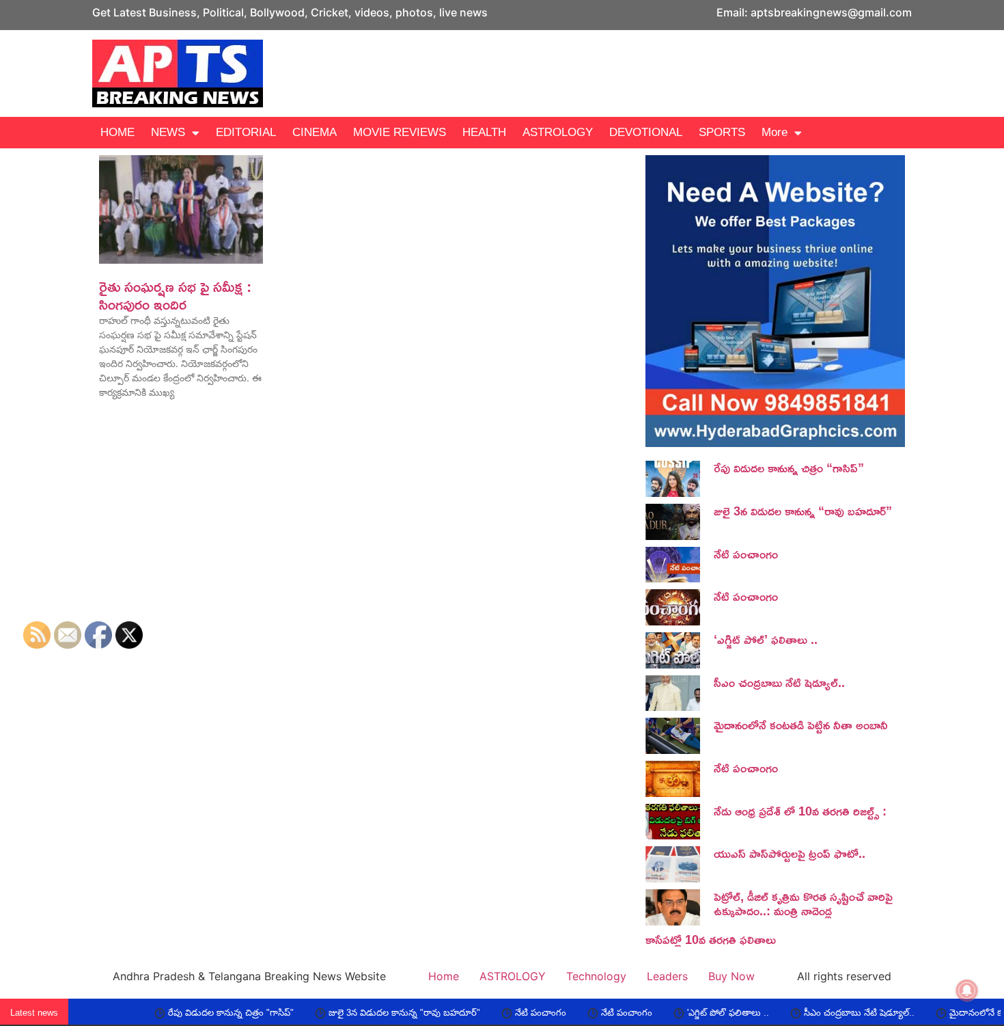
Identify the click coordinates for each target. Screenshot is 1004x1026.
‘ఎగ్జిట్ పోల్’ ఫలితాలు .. (766, 639)
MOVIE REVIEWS (399, 132)
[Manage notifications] (967, 990)
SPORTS (722, 132)
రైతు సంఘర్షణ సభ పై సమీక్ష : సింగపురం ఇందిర (175, 295)
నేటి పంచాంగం (746, 553)
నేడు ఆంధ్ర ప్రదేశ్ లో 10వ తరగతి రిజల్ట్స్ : (800, 810)
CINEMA (314, 132)
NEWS (168, 132)
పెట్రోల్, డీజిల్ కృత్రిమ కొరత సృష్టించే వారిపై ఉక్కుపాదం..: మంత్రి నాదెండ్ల (803, 904)
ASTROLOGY (557, 132)
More (774, 132)
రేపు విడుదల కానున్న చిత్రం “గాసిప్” (789, 467)
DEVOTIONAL (645, 132)
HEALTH (484, 132)
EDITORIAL (246, 132)
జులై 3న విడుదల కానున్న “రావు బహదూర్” (803, 510)
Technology (596, 976)
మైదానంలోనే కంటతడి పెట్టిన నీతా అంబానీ (801, 724)
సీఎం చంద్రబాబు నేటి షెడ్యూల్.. (779, 682)
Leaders (667, 976)
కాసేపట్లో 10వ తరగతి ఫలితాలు (710, 939)
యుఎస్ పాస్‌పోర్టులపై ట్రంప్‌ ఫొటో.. (789, 853)
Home (443, 976)
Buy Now (731, 976)
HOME (117, 132)
